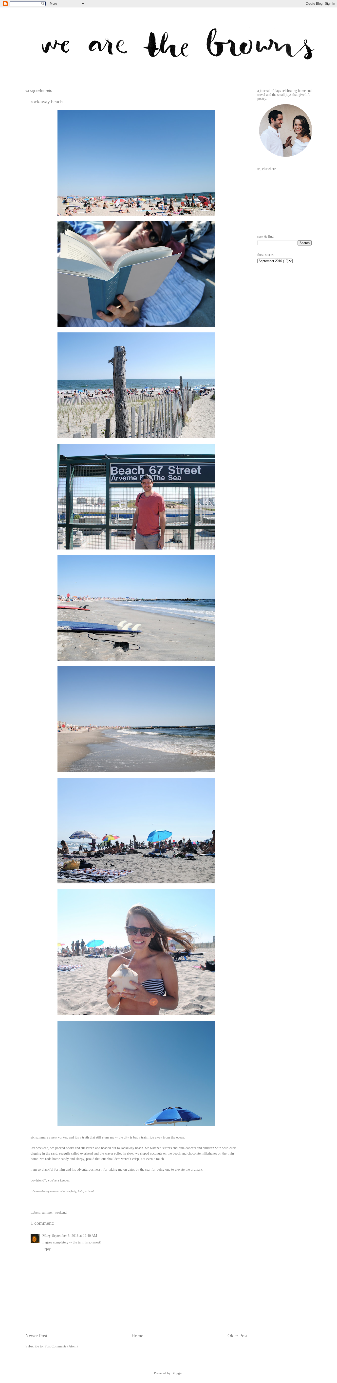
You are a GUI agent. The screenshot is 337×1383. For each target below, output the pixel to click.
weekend (61, 1212)
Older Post (237, 1335)
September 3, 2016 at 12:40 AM (74, 1236)
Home (137, 1335)
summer (47, 1212)
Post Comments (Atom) (61, 1346)
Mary (46, 1236)
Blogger (176, 1373)
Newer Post (36, 1335)
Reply (46, 1249)
